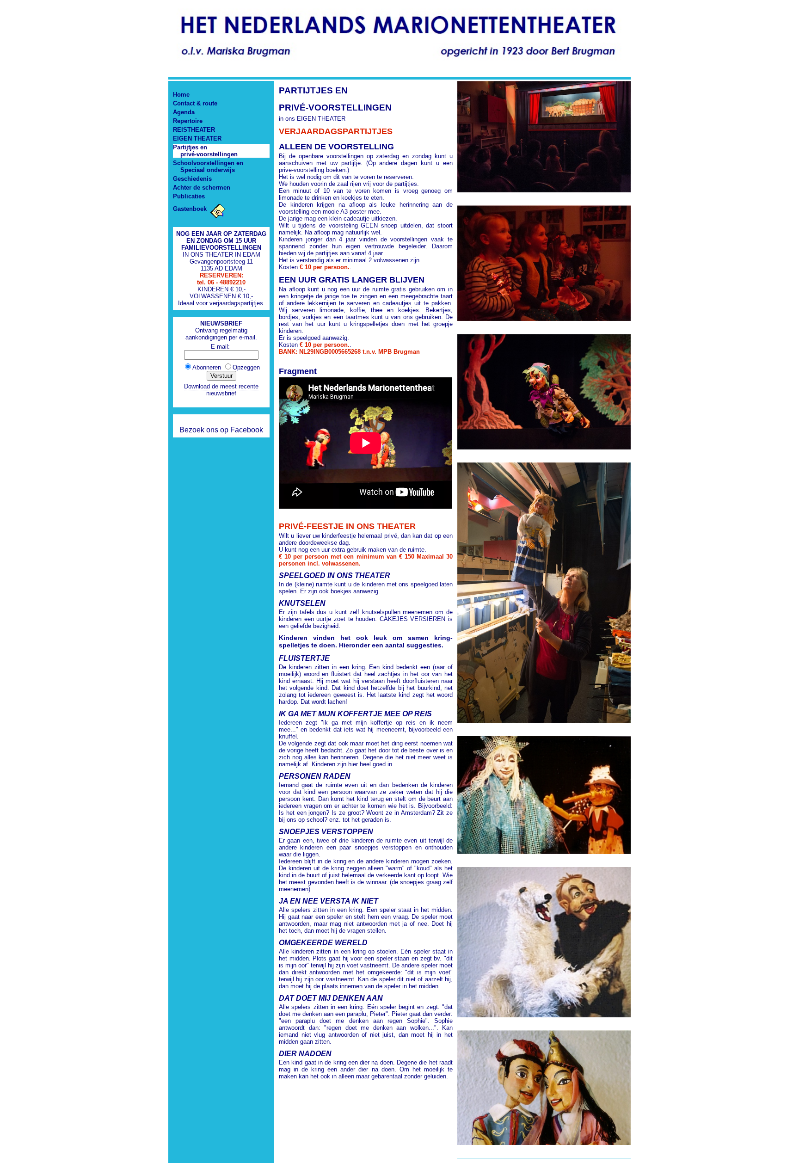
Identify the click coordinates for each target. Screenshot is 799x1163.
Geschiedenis (192, 178)
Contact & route (195, 103)
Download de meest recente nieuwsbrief (221, 390)
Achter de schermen (201, 187)
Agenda (184, 112)
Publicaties (189, 196)
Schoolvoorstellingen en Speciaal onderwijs (208, 166)
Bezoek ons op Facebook (221, 430)
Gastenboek (191, 208)
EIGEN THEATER (197, 138)
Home (181, 94)
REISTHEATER (194, 129)
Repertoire (188, 120)
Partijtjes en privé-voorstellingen (205, 151)
